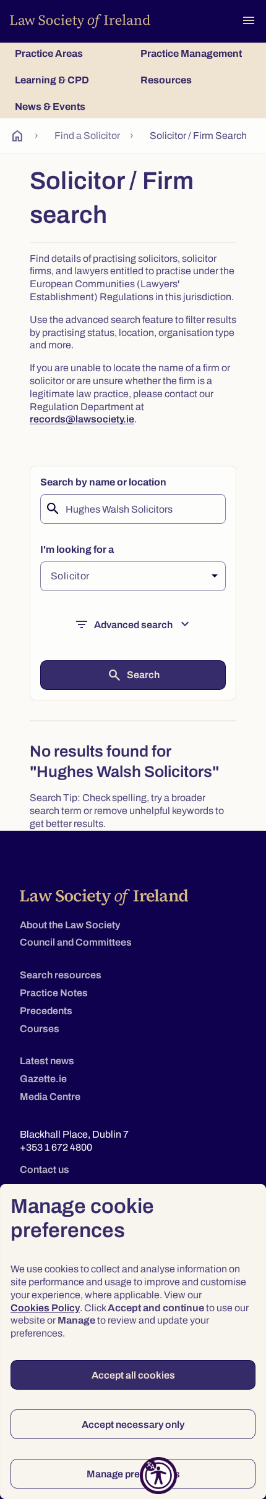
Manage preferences (133, 1474)
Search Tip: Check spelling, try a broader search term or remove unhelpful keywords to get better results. (127, 810)
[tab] (70, 53)
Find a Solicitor (87, 135)
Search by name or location (103, 482)
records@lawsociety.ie (82, 419)
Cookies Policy (45, 1308)
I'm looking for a (77, 549)
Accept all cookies (133, 1375)
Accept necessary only (133, 1424)
